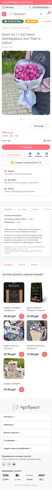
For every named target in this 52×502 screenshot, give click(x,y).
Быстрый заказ (13, 155)
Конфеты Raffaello (12, 384)
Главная (5, 28)
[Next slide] (36, 119)
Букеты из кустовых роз (20, 28)
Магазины (10, 7)
